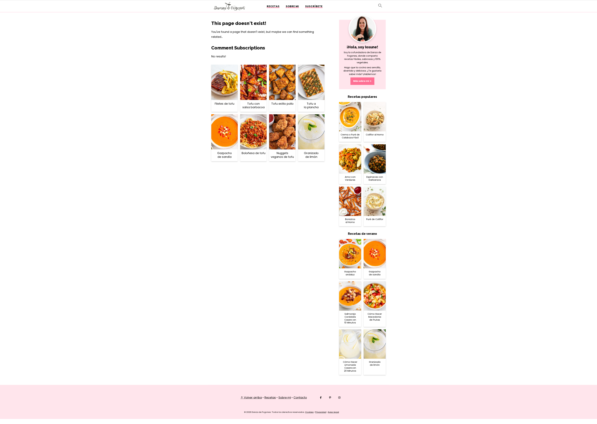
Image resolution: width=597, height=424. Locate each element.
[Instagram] (339, 397)
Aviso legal (333, 412)
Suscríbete (314, 6)
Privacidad (320, 412)
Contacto (300, 397)
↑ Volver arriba (251, 397)
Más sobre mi (361, 81)
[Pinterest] (330, 397)
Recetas (273, 6)
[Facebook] (320, 397)
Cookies (309, 412)
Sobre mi (292, 6)
